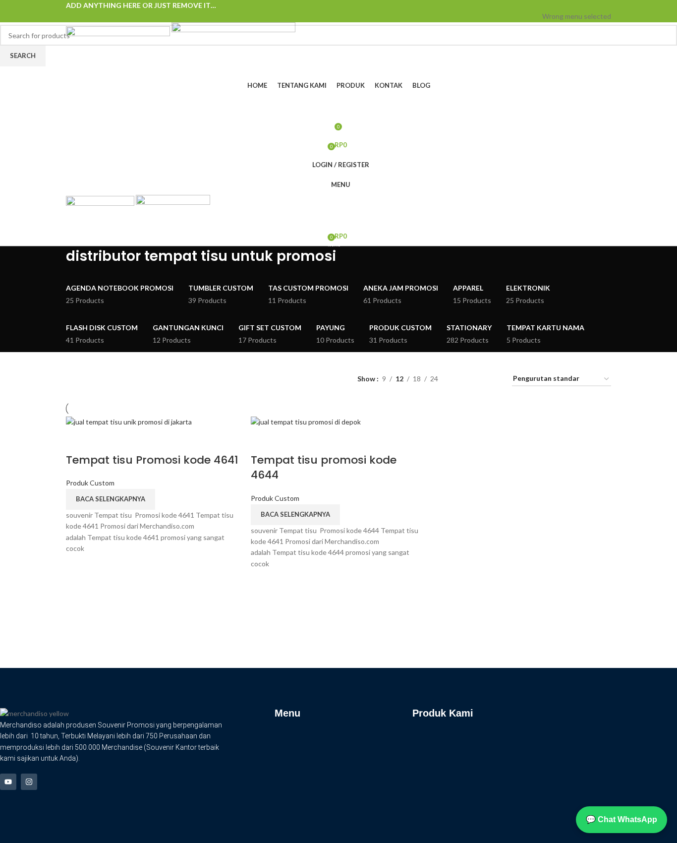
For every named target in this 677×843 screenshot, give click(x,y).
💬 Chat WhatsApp (621, 819)
